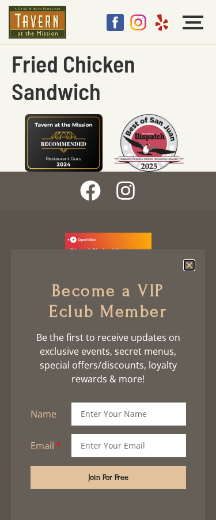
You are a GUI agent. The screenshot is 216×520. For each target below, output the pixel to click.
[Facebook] (90, 190)
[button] (189, 265)
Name (43, 414)
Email (42, 445)
